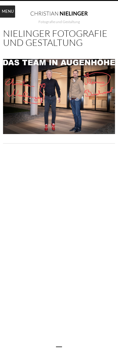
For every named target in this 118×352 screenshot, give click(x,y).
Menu (8, 11)
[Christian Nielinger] (59, 13)
